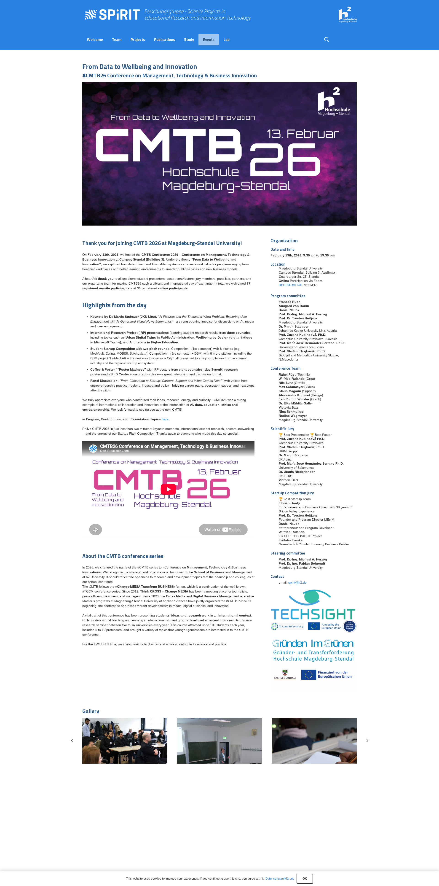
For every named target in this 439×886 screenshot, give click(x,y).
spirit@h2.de (297, 582)
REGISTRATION (290, 285)
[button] (326, 39)
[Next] (367, 740)
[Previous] (72, 740)
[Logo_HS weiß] (348, 15)
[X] (353, 39)
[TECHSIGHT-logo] (313, 604)
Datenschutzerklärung (279, 878)
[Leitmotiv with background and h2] (219, 154)
